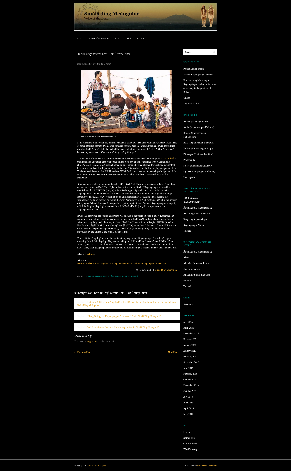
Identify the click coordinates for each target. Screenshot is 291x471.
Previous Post (82, 352)
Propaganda (189, 159)
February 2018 (190, 356)
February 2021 (190, 339)
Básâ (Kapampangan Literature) (198, 142)
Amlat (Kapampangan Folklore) (198, 127)
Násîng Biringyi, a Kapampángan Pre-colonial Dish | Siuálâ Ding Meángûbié (124, 316)
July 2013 (188, 396)
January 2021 (189, 344)
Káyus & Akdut (191, 103)
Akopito (187, 257)
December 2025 (191, 333)
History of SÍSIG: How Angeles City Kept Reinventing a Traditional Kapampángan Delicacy (121, 263)
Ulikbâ (186, 97)
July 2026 (188, 321)
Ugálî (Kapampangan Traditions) (199, 171)
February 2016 (190, 373)
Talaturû (187, 230)
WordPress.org (190, 449)
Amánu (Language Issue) (195, 121)
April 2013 (188, 408)
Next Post (174, 352)
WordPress (213, 465)
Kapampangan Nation (193, 224)
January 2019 (189, 350)
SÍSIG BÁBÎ (167, 158)
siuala (108, 64)
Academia (188, 304)
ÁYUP (117, 38)
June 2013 (188, 402)
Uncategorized (190, 177)
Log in (186, 431)
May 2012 (188, 414)
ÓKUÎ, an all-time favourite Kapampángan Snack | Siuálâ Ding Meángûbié (123, 327)
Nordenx (187, 280)
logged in (91, 341)
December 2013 (191, 385)
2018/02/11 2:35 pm (83, 64)
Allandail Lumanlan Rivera (196, 263)
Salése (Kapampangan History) (125, 276)
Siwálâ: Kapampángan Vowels (198, 74)
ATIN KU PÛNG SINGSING (99, 38)
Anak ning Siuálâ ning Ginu (196, 213)
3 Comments (98, 64)
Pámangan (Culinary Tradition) (99, 276)
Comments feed (190, 443)
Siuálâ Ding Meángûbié (166, 269)
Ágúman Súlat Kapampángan (197, 207)
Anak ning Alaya (191, 268)
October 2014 (190, 379)
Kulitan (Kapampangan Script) (198, 148)
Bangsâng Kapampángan (195, 219)
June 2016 (188, 367)
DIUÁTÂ (128, 38)
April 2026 (188, 327)
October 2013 (190, 391)
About (80, 38)
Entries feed (189, 437)
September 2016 (191, 362)
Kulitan (140, 38)
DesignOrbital (202, 465)
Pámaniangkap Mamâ (193, 68)
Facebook (89, 253)
